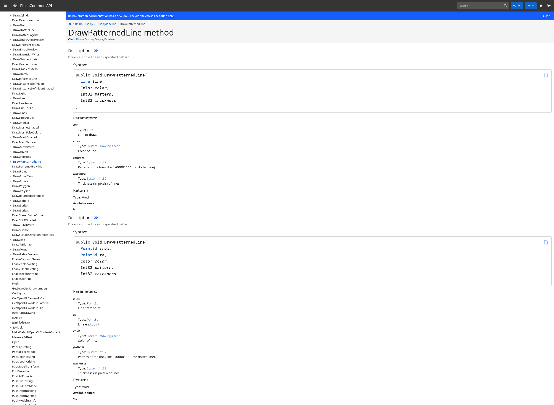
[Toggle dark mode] (548, 5)
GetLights (18, 293)
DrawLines (20, 113)
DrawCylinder (22, 15)
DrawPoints (20, 181)
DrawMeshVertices (24, 142)
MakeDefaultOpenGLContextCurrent (36, 332)
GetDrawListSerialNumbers (29, 288)
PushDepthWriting (24, 395)
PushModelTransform (26, 400)
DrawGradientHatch (26, 59)
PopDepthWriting (23, 361)
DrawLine (19, 98)
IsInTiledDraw (21, 322)
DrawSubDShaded (24, 220)
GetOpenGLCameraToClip (28, 298)
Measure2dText (22, 337)
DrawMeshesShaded (25, 127)
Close (546, 16)
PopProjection (21, 371)
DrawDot (19, 25)
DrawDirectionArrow (25, 20)
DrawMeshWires (23, 147)
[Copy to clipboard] (546, 75)
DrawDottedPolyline (25, 35)
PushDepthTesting (24, 391)
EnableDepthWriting (25, 274)
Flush (15, 283)
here (171, 16)
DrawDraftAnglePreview (28, 40)
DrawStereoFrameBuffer (28, 215)
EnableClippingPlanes (26, 259)
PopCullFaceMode (23, 352)
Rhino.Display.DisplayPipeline (95, 39)
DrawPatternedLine (27, 161)
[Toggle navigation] (5, 5)
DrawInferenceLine (24, 79)
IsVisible (18, 327)
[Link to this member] (95, 50)
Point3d (90, 248)
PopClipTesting (21, 347)
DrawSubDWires (23, 225)
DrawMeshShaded (25, 137)
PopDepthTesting (23, 356)
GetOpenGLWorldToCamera (30, 303)
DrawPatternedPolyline (27, 166)
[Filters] (531, 5)
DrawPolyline (21, 191)
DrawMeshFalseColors (26, 132)
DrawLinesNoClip (23, 118)
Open (15, 342)
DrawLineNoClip (22, 108)
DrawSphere (21, 200)
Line (86, 81)
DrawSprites (21, 210)
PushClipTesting (22, 381)
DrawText (19, 239)
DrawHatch (20, 74)
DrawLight (19, 93)
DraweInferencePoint (26, 44)
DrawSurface (20, 230)
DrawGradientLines (24, 64)
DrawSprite (20, 205)
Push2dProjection (23, 376)
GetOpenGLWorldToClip (27, 308)
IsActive (17, 317)
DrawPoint (20, 171)
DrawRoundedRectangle (28, 196)
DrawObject (20, 152)
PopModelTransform (25, 366)
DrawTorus (20, 249)
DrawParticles (22, 157)
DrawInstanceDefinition (28, 83)
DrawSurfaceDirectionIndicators (33, 235)
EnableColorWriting (24, 264)
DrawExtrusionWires (26, 54)
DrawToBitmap (22, 244)
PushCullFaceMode (24, 386)
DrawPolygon (21, 186)
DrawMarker (21, 122)
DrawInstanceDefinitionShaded (33, 88)
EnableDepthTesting (25, 269)
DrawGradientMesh (25, 69)
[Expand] (10, 15)
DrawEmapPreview (25, 49)
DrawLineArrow (22, 103)
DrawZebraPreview (25, 254)
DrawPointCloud (23, 176)
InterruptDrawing (23, 313)
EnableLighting (22, 278)
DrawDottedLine (24, 30)
